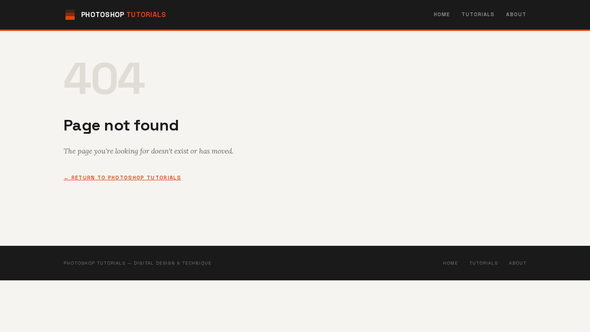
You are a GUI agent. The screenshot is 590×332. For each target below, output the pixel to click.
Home (442, 14)
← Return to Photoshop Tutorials (122, 177)
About (516, 14)
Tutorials (478, 14)
